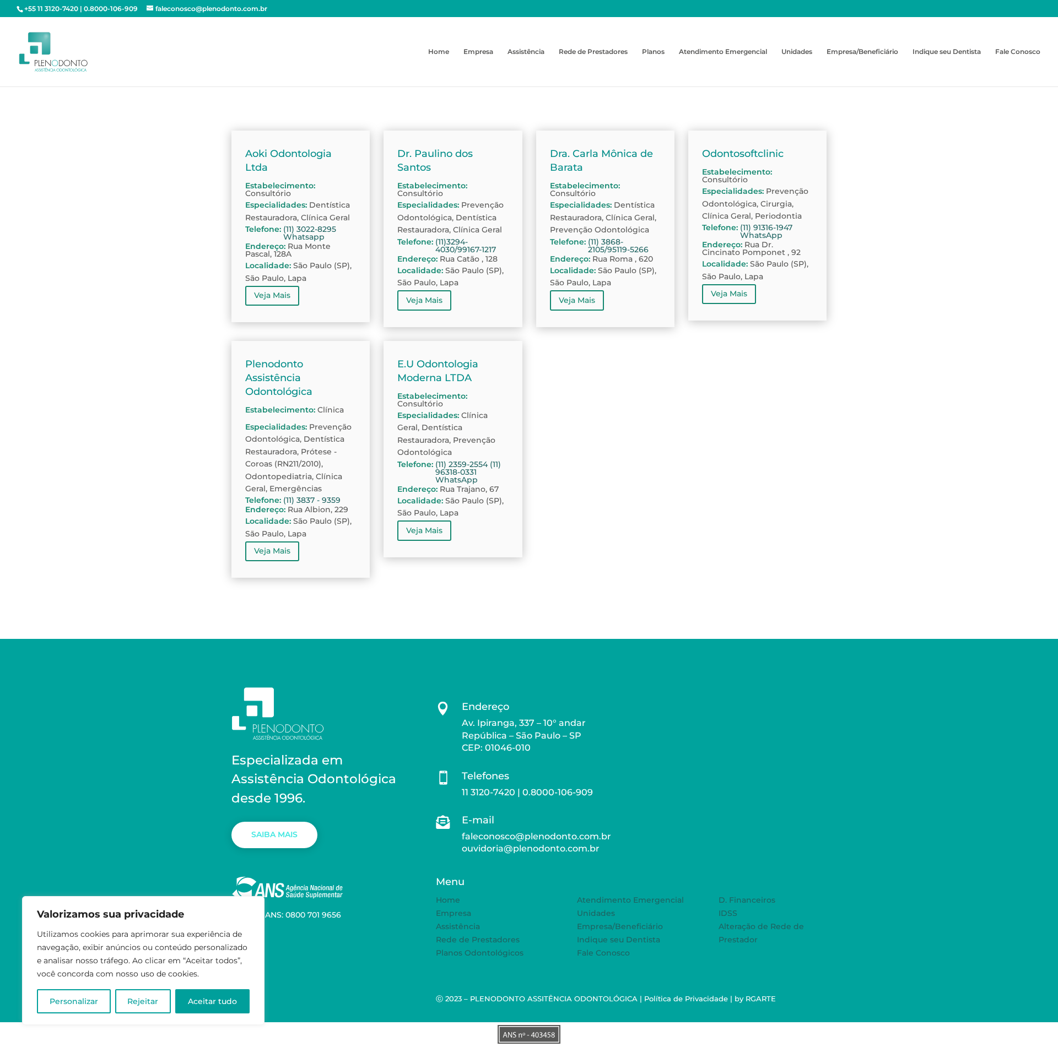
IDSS (728, 913)
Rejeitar (142, 1001)
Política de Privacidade (686, 998)
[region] (143, 960)
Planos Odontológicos (479, 953)
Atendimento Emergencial (723, 52)
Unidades (796, 52)
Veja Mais (272, 295)
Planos (653, 52)
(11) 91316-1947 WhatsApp (766, 231)
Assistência (526, 52)
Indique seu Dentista (947, 52)
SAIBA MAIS (274, 834)
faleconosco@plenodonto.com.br (536, 836)
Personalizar (74, 1001)
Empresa (478, 52)
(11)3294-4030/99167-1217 (465, 245)
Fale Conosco (1017, 52)
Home (438, 52)
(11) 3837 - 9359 (312, 500)
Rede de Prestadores (593, 52)
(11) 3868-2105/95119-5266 (618, 245)
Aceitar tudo (212, 1001)
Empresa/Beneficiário (862, 52)
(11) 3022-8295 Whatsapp (309, 233)
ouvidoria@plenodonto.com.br (531, 848)
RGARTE (761, 998)
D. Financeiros (747, 900)
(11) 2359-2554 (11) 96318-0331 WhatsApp (468, 472)
